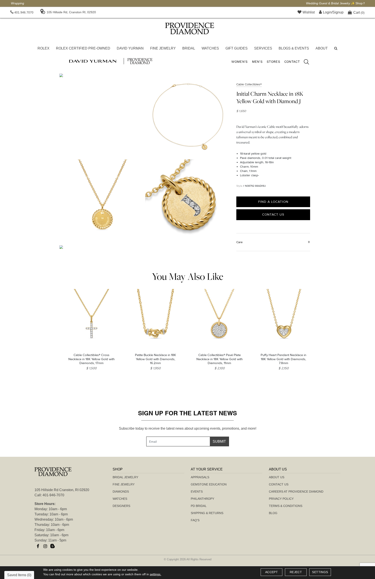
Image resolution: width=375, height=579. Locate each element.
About (322, 48)
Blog (273, 513)
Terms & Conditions (285, 506)
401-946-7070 (53, 495)
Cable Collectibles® (249, 84)
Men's (257, 62)
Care (239, 242)
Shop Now (226, 3)
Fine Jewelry (163, 48)
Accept (271, 572)
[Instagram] (45, 546)
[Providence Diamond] (189, 28)
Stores (273, 62)
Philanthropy (202, 498)
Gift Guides (236, 48)
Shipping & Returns (207, 513)
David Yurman (130, 48)
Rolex (43, 48)
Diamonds (121, 491)
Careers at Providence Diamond (296, 491)
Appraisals (200, 477)
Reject (296, 572)
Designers (121, 506)
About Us (276, 477)
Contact (292, 62)
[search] (304, 62)
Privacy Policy (281, 498)
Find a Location (273, 202)
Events (197, 491)
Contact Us (273, 214)
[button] (335, 48)
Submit (219, 441)
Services (263, 48)
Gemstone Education (209, 484)
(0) (359, 12)
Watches (210, 48)
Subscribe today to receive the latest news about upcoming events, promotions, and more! (187, 428)
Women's (239, 62)
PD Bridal (199, 506)
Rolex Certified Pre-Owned (83, 48)
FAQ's (195, 520)
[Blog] (52, 546)
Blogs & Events (294, 48)
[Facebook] (38, 546)
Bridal (188, 48)
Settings (320, 572)
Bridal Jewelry (125, 477)
